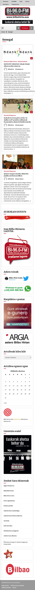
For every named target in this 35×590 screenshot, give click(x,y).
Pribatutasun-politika (17, 585)
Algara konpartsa (9, 486)
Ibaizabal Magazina (10, 115)
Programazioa (15, 4)
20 (17, 390)
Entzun (27, 1)
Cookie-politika (6, 587)
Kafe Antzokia (8, 526)
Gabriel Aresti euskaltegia (11, 511)
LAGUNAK (13, 1)
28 (21, 394)
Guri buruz (5, 1)
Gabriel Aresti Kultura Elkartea (13, 516)
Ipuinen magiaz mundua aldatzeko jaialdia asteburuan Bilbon (16, 175)
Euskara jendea (8, 506)
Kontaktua (6, 4)
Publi (21, 1)
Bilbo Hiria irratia (9, 496)
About (14, 587)
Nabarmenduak (22, 61)
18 (9, 390)
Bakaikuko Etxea (9, 491)
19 (13, 390)
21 (21, 390)
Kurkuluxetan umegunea (11, 531)
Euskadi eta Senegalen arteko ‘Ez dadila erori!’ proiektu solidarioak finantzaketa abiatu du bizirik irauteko (17, 120)
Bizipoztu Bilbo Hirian (10, 61)
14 (21, 386)
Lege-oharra (5, 585)
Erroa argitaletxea (9, 501)
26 (13, 394)
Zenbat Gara (17, 419)
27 (17, 394)
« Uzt (5, 403)
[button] (18, 28)
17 (5, 390)
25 (9, 394)
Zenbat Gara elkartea (10, 536)
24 (5, 394)
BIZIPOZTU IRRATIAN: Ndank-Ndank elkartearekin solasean (17, 65)
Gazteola (6, 521)
